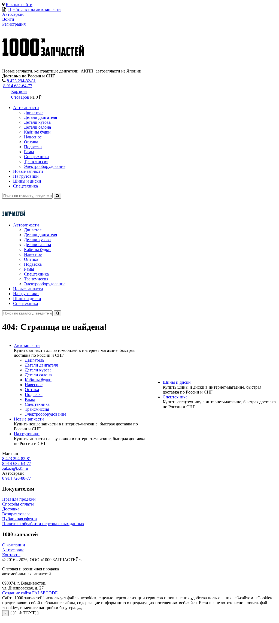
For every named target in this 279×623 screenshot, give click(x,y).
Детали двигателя (40, 117)
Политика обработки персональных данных (43, 523)
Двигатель (33, 112)
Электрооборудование (44, 166)
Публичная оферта (19, 518)
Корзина (19, 91)
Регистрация (14, 24)
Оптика (31, 142)
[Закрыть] (79, 609)
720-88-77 (16, 478)
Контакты (11, 554)
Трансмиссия (36, 161)
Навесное (33, 137)
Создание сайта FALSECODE (30, 593)
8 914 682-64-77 (17, 85)
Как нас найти (19, 4)
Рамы (29, 151)
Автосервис (13, 550)
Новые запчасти (28, 171)
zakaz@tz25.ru (15, 468)
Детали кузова (37, 122)
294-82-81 (21, 80)
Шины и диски (27, 181)
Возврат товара (16, 514)
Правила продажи (19, 499)
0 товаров (20, 97)
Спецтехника (36, 156)
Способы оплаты (18, 504)
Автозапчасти (26, 107)
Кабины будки (37, 132)
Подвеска (33, 146)
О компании (13, 545)
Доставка (10, 509)
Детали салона (37, 127)
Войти (8, 19)
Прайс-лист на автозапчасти (34, 9)
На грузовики (26, 176)
